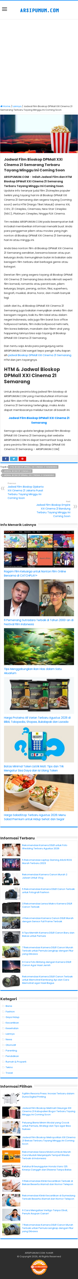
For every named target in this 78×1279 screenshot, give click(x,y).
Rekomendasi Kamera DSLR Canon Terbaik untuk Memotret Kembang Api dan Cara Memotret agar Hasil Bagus (47, 980)
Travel (9, 1073)
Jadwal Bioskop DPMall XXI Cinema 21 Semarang (28, 475)
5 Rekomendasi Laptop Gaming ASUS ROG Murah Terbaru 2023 (47, 861)
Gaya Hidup (12, 1017)
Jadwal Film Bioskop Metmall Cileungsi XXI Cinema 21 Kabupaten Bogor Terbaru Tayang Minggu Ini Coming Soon (48, 1111)
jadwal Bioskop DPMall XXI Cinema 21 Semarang (39, 355)
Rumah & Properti (16, 1061)
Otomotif (11, 1045)
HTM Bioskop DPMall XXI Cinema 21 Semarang (33, 466)
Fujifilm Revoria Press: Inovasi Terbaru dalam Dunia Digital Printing (48, 1095)
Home (6, 106)
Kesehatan (12, 1028)
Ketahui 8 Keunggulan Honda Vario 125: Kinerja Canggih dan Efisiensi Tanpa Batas (46, 1168)
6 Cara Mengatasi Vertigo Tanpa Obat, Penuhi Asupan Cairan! (45, 1212)
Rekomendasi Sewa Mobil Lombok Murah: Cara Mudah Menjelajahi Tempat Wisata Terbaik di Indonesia (46, 1155)
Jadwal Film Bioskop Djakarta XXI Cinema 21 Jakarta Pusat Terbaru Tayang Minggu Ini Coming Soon (26, 491)
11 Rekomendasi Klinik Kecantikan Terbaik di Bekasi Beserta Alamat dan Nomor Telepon (47, 1182)
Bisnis (9, 1006)
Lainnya (17, 106)
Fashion (10, 1011)
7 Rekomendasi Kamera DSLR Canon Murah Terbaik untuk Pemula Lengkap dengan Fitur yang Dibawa (47, 951)
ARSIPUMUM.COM (35, 1253)
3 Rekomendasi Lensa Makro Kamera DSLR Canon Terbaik (47, 905)
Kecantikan (12, 1022)
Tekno (9, 1067)
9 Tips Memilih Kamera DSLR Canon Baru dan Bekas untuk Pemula (48, 934)
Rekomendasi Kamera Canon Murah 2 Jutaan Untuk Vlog (44, 876)
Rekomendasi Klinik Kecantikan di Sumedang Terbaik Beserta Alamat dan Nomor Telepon (48, 1197)
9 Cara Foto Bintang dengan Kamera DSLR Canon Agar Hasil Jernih (46, 963)
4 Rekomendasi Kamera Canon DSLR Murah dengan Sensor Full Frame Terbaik (47, 919)
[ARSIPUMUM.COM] (39, 9)
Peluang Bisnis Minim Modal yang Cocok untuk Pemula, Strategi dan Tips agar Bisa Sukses (46, 1126)
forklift (49, 1253)
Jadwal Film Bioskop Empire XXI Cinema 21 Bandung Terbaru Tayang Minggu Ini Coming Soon (53, 509)
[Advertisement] (39, 62)
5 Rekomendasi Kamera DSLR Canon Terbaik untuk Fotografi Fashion (48, 890)
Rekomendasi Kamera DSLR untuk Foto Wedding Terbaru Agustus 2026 (44, 847)
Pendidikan (12, 1056)
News (9, 1039)
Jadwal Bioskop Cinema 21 (17, 471)
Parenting (11, 1050)
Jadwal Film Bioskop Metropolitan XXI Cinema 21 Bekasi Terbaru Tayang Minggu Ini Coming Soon (48, 1141)
